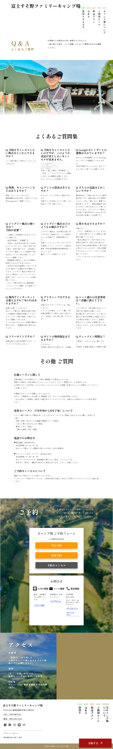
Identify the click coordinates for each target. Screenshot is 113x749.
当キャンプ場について (106, 714)
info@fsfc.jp (55, 601)
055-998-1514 (72, 608)
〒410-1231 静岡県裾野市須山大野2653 (18, 710)
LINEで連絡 (39, 605)
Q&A (88, 14)
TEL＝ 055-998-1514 (12, 714)
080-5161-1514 (70, 613)
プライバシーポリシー (11, 733)
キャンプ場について (104, 22)
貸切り (80, 710)
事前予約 (56, 555)
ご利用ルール (99, 18)
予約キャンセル (56, 565)
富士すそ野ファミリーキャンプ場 (46, 6)
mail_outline (24, 725)
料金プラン (93, 16)
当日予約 (56, 545)
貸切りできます (83, 19)
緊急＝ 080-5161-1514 (12, 719)
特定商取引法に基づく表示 (12, 737)
